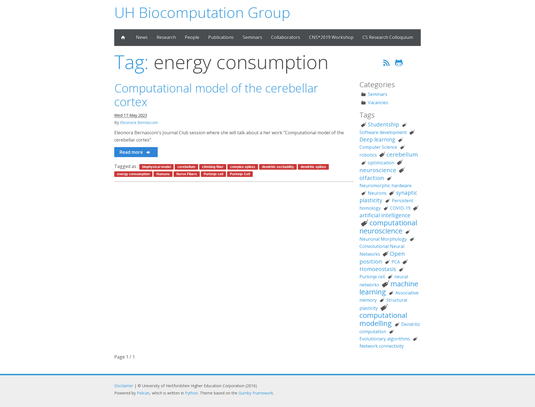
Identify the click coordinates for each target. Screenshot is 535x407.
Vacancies (378, 102)
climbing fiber (212, 167)
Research (166, 37)
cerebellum (186, 167)
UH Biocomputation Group (202, 12)
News (142, 37)
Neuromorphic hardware (385, 185)
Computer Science (378, 147)
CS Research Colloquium (388, 37)
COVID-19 (400, 208)
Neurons (377, 193)
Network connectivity (381, 346)
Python (191, 393)
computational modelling (383, 319)
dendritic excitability (278, 167)
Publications (221, 37)
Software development (383, 132)
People (192, 37)
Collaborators (285, 37)
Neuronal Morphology (383, 239)
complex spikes (242, 167)
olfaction (371, 178)
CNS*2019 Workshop (331, 37)
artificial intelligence (384, 215)
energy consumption (133, 174)
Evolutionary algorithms (384, 339)
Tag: (131, 62)
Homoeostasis (377, 269)
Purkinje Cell (240, 174)
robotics (368, 155)
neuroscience (377, 170)
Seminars (252, 37)
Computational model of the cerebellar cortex (216, 94)
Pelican (143, 393)
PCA (395, 262)
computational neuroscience (388, 227)
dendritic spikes (313, 167)
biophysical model (156, 167)
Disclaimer (123, 385)
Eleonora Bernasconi (139, 122)
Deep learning (377, 139)
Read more (132, 152)
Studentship (383, 124)
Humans (163, 174)
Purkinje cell (213, 174)
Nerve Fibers (186, 174)
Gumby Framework (256, 393)
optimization (381, 163)
